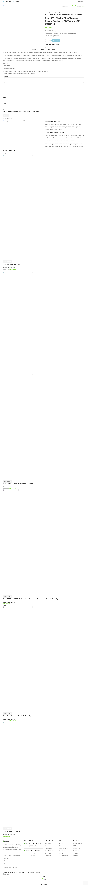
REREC (74, 845)
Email (4, 103)
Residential (75, 855)
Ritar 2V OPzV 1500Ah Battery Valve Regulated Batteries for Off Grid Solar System (32, 599)
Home (46, 12)
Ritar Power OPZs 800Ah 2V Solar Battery (18, 483)
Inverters (61, 843)
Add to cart (56, 40)
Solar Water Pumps (49, 850)
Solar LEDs (61, 853)
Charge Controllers (63, 848)
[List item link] (12, 862)
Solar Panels (62, 850)
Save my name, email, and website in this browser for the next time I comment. (21, 111)
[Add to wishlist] (12, 258)
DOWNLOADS (17, 1)
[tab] (35, 49)
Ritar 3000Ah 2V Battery (11, 831)
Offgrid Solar (48, 853)
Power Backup (48, 848)
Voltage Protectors (63, 855)
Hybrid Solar (48, 855)
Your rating (6, 76)
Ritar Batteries (58, 12)
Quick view (8, 258)
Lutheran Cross (76, 848)
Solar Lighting (48, 845)
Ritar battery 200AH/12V (11, 264)
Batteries (51, 12)
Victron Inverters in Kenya (35, 843)
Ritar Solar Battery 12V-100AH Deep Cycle (18, 716)
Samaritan (75, 853)
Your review (6, 81)
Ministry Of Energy (77, 843)
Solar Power (48, 843)
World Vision (76, 850)
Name (5, 97)
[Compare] (4, 258)
